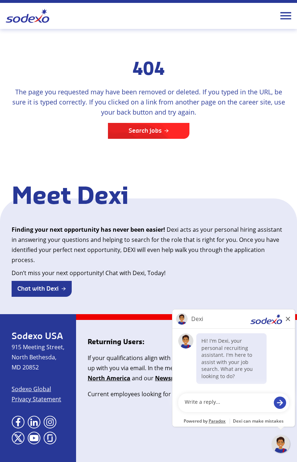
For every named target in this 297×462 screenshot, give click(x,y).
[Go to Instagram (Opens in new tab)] (50, 422)
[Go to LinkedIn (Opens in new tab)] (34, 422)
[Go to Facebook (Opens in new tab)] (18, 422)
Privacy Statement (36, 399)
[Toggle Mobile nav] (285, 15)
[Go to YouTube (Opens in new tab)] (34, 438)
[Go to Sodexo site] (27, 16)
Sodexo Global (31, 389)
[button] (42, 289)
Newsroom (171, 378)
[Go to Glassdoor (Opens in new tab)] (50, 438)
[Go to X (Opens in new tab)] (18, 438)
